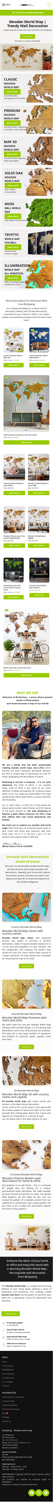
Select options (13, 365)
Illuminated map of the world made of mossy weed (12, 588)
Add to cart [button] (39, 595)
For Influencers (8, 1378)
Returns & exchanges (11, 1409)
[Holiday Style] (27, 151)
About (4, 1362)
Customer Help (8, 1401)
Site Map (5, 1417)
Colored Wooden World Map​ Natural (38, 357)
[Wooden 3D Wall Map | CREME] (39, 519)
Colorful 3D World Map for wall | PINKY (14, 484)
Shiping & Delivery (9, 1405)
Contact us (6, 1421)
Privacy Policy (7, 1366)
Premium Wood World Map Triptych (37, 587)
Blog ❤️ (5, 1413)
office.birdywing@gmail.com (18, 1442)
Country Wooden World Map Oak (13, 357)
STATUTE (5, 1386)
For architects (7, 1382)
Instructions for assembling (13, 1397)
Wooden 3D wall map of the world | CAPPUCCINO (14, 537)
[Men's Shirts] (27, 88)
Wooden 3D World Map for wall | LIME (38, 484)
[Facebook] (31, 1492)
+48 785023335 (12, 1440)
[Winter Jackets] (27, 119)
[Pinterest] (45, 1492)
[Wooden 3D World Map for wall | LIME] (39, 467)
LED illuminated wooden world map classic (20, 435)
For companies (8, 1374)
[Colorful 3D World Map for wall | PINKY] (14, 467)
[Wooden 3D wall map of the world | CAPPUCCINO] (14, 519)
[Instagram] (38, 1492)
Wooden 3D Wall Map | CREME (37, 537)
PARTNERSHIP (7, 1370)
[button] (48, 5)
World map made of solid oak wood (17, 668)
